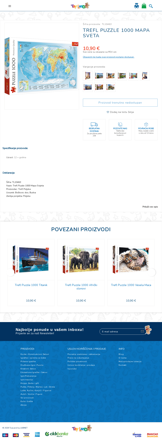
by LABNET (23, 428)
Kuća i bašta (27, 401)
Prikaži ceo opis (150, 207)
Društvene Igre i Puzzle (32, 365)
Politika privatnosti (77, 361)
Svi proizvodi (27, 397)
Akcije (24, 405)
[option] (42, 66)
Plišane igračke (28, 361)
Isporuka (72, 368)
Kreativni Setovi (28, 368)
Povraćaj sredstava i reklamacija (84, 354)
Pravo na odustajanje (78, 358)
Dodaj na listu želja (121, 112)
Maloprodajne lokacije (130, 361)
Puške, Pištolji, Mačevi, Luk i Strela (38, 387)
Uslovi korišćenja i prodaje (81, 365)
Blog (121, 354)
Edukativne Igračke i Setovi (34, 372)
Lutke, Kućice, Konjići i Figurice (36, 390)
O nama (123, 358)
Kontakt (122, 365)
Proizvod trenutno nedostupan (120, 103)
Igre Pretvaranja (28, 376)
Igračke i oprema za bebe (33, 358)
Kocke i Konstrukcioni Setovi (35, 354)
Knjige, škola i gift (30, 383)
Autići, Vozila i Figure (31, 394)
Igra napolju (27, 379)
